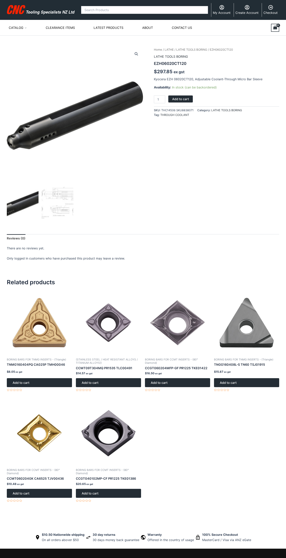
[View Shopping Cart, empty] (275, 28)
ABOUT (147, 28)
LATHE (169, 49)
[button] (136, 53)
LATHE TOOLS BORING (191, 49)
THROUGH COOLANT (174, 115)
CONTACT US (182, 28)
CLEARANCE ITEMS (60, 28)
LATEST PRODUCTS (108, 28)
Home (158, 49)
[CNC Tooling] (41, 10)
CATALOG (16, 28)
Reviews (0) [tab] (16, 238)
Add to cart (180, 99)
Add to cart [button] (21, 383)
